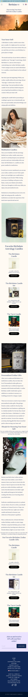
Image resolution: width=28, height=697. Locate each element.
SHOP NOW (14, 275)
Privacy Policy (14, 665)
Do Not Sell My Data (14, 668)
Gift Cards (14, 679)
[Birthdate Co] (14, 4)
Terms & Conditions (14, 666)
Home (14, 658)
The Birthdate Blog (14, 682)
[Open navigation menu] (1, 4)
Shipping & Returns (14, 661)
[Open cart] (23, 4)
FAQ (14, 660)
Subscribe (21, 646)
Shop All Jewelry (14, 677)
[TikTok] (12, 685)
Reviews (14, 663)
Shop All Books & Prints (14, 675)
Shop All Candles (14, 674)
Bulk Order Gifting (14, 681)
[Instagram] (15, 685)
